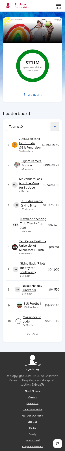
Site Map (32, 421)
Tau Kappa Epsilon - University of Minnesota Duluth (32, 245)
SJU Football (32, 304)
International (33, 440)
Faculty (32, 434)
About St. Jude (32, 391)
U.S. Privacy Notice (32, 409)
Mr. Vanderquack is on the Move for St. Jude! (30, 183)
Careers (32, 397)
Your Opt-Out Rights (32, 415)
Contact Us (32, 403)
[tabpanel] (32, 236)
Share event (33, 94)
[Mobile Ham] (58, 5)
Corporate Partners (32, 446)
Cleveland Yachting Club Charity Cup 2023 (33, 223)
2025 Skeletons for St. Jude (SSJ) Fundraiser (30, 143)
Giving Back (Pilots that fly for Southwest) (32, 267)
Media (32, 427)
